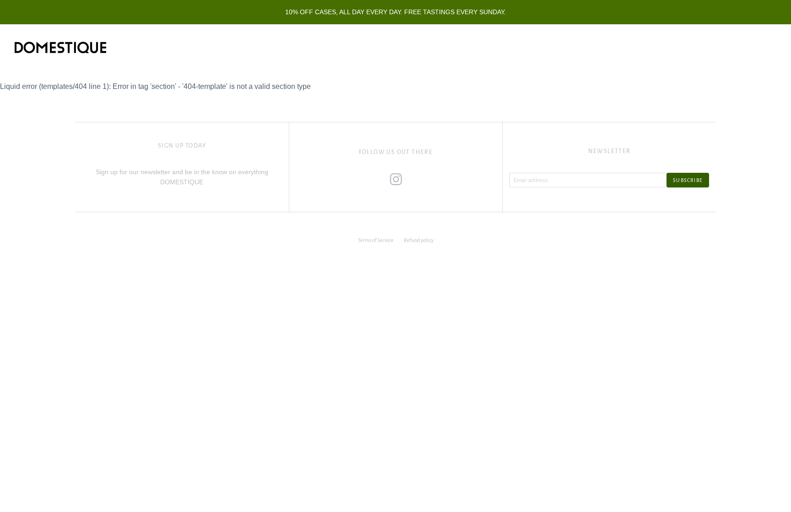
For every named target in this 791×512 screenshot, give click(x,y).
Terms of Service (376, 240)
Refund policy (418, 240)
